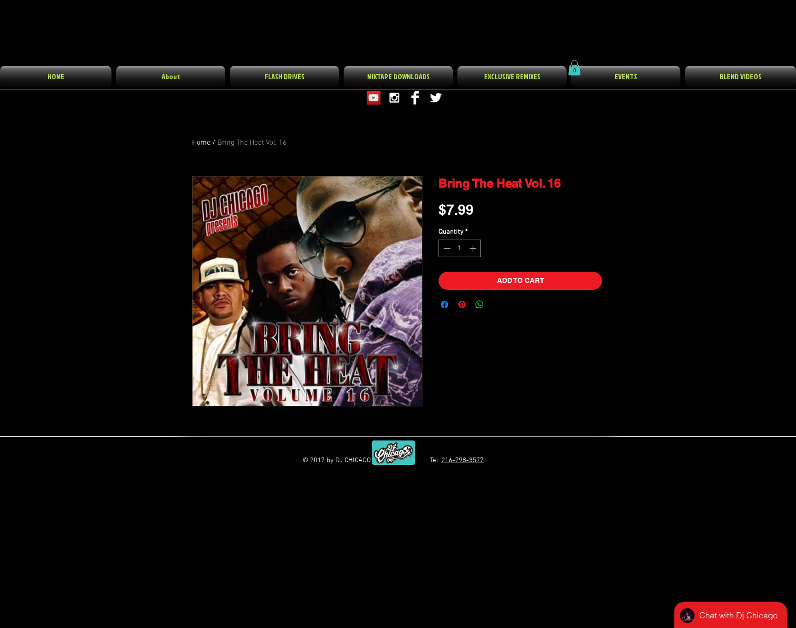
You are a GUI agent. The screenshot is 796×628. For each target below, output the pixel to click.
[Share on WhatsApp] (479, 304)
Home (201, 142)
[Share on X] (497, 304)
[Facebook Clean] (415, 98)
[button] (574, 67)
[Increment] (474, 248)
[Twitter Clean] (436, 98)
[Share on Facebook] (444, 304)
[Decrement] (446, 248)
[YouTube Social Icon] (373, 98)
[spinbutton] (460, 248)
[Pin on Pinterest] (462, 304)
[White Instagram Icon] (394, 98)
